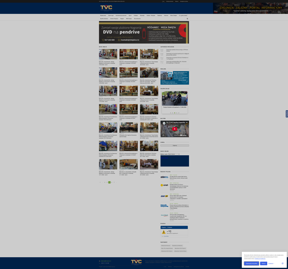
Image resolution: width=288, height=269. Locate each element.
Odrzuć (264, 263)
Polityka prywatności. (260, 258)
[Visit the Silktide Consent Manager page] (282, 263)
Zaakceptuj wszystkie (251, 263)
